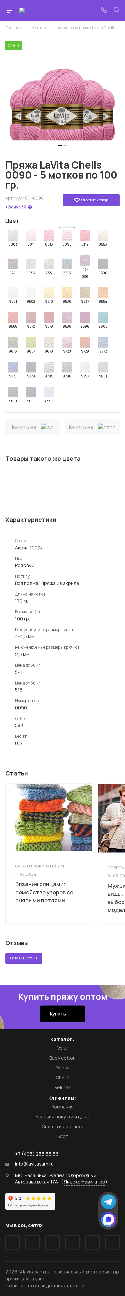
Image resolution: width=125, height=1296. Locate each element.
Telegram (32, 1242)
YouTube (52, 1242)
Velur (62, 1048)
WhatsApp (92, 1242)
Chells (62, 1077)
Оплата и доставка (62, 1126)
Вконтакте (12, 1242)
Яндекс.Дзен (112, 1242)
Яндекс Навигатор (84, 1181)
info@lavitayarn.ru (34, 1164)
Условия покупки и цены (62, 1116)
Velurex (63, 1087)
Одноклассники (72, 1242)
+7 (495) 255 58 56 (37, 1153)
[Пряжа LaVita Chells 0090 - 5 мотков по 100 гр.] (62, 90)
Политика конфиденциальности (45, 1285)
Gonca (62, 1067)
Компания (63, 1106)
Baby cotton (62, 1058)
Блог (62, 1136)
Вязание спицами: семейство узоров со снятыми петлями (44, 892)
